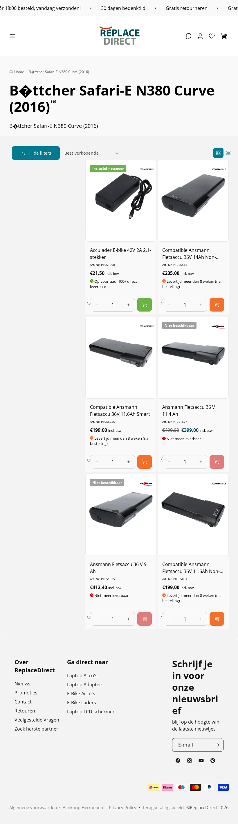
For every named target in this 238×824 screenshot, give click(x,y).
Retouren (25, 711)
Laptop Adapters (85, 684)
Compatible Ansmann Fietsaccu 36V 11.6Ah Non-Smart (191, 568)
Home (19, 71)
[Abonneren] (216, 745)
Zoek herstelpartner (36, 729)
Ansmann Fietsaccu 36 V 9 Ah (118, 567)
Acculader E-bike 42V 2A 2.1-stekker (120, 253)
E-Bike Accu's (81, 693)
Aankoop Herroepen (83, 807)
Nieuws (22, 683)
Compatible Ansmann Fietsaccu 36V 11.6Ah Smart (120, 410)
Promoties (26, 692)
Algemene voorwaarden (33, 807)
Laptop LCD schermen (91, 711)
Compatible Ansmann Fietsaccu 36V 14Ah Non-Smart (189, 254)
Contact (23, 702)
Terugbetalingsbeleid (163, 807)
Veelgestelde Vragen (37, 720)
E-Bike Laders (81, 702)
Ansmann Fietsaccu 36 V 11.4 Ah (188, 410)
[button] (13, 36)
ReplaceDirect (203, 807)
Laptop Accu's (82, 675)
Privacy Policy (122, 807)
